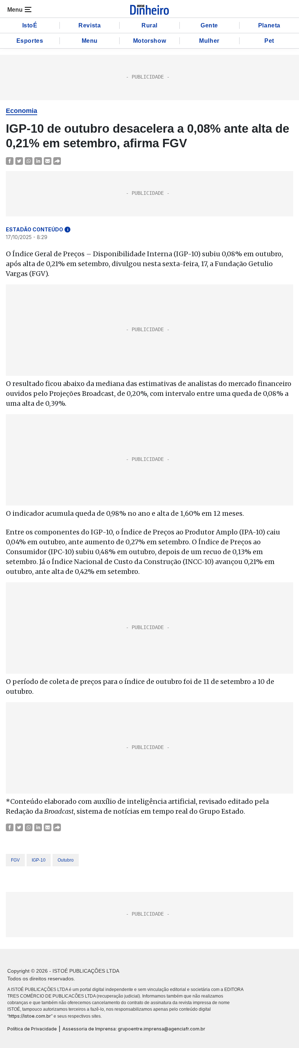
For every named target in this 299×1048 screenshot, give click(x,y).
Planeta (269, 25)
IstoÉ (30, 25)
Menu (90, 41)
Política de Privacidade (32, 1029)
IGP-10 (39, 860)
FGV (15, 860)
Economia (21, 110)
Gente (209, 25)
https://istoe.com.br (30, 1016)
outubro (66, 860)
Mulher (209, 41)
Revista (89, 25)
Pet (269, 41)
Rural (149, 25)
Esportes (29, 41)
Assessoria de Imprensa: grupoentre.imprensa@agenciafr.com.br (133, 1029)
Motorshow (149, 41)
